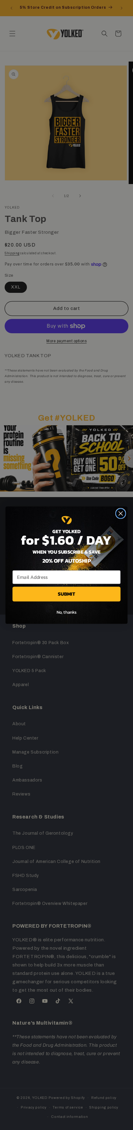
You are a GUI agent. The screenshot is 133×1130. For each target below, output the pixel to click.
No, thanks (67, 612)
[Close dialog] (121, 513)
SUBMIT (66, 593)
